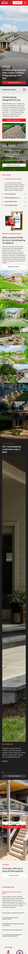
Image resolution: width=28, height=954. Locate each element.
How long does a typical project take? (13, 913)
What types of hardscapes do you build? (12, 892)
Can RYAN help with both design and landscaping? (13, 924)
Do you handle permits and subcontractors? (10, 918)
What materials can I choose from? (12, 930)
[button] (24, 89)
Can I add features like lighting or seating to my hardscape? (12, 935)
